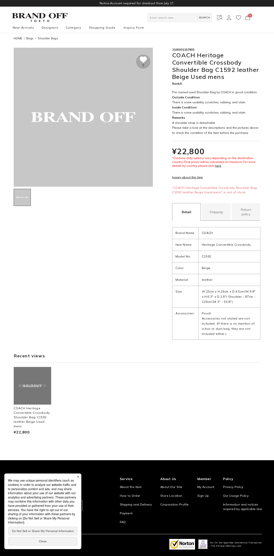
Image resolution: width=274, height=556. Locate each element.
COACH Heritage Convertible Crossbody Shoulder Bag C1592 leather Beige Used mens (32, 417)
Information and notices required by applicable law (242, 507)
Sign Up (203, 496)
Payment (126, 513)
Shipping (216, 212)
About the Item (130, 487)
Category (73, 28)
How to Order (130, 496)
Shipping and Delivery (136, 504)
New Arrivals (23, 28)
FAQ (123, 522)
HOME (18, 38)
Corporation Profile (174, 504)
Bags (29, 38)
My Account (205, 487)
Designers (50, 28)
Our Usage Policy (236, 496)
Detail (186, 212)
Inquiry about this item (187, 177)
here (218, 166)
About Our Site (171, 487)
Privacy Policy (233, 487)
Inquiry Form (134, 28)
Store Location (171, 496)
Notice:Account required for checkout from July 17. (137, 3)
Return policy (246, 212)
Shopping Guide (102, 28)
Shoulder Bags (48, 38)
